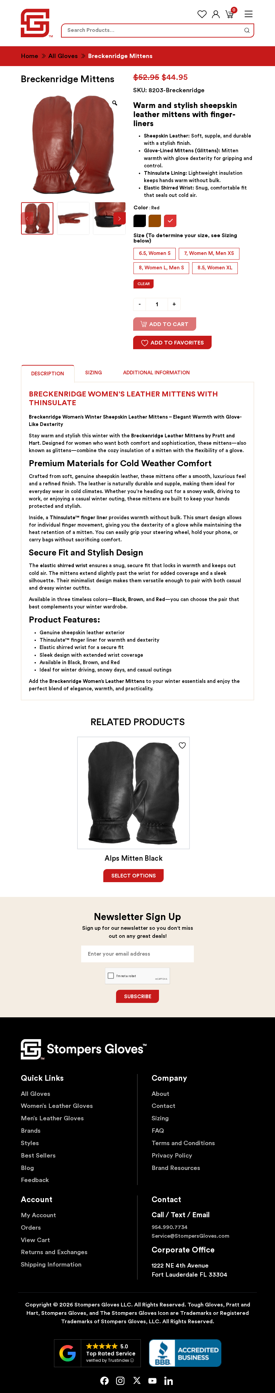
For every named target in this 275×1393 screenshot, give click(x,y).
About (160, 1094)
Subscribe (137, 996)
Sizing (93, 372)
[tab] (48, 373)
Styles (30, 1143)
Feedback (35, 1180)
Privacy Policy (172, 1156)
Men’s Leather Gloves (52, 1118)
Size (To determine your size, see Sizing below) (185, 238)
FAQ (158, 1131)
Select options (133, 875)
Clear (144, 284)
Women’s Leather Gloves (57, 1106)
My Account (38, 1215)
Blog (27, 1168)
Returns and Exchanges (54, 1252)
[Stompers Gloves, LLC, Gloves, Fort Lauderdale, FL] (185, 1353)
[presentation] (119, 218)
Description (47, 373)
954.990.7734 (169, 1227)
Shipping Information (51, 1265)
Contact (163, 1106)
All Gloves (63, 56)
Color (146, 207)
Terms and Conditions (183, 1143)
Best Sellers (38, 1156)
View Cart (35, 1240)
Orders (31, 1228)
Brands (31, 1131)
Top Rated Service (110, 1353)
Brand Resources (176, 1168)
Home (29, 56)
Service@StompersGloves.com (190, 1236)
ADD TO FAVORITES (177, 342)
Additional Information (156, 372)
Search (246, 30)
